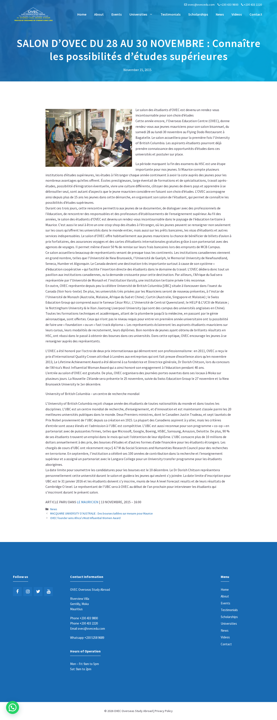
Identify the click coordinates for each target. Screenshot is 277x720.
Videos (237, 14)
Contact (256, 14)
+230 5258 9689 (94, 638)
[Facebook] (17, 591)
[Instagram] (27, 591)
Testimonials (170, 14)
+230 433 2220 (253, 4)
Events (116, 14)
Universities (138, 14)
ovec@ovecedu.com (201, 4)
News (220, 14)
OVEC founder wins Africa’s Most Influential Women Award (85, 518)
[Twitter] (38, 591)
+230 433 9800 (229, 4)
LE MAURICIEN (87, 502)
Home (81, 14)
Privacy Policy (164, 711)
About (99, 14)
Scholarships (198, 14)
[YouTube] (48, 591)
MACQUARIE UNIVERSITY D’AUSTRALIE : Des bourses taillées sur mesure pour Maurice (101, 513)
